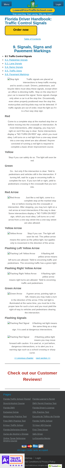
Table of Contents (32, 39)
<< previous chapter (23, 358)
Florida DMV (9, 407)
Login (38, 458)
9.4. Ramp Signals (14, 67)
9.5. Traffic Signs (13, 70)
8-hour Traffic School (13, 425)
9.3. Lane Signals (13, 63)
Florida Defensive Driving (15, 429)
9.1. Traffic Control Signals (18, 56)
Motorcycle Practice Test (15, 416)
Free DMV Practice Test (14, 421)
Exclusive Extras (11, 412)
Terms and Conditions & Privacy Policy (36, 461)
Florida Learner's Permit (43, 399)
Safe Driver (37, 434)
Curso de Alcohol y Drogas (15, 434)
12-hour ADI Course (41, 425)
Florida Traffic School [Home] (17, 399)
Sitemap (28, 458)
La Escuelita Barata (41, 438)
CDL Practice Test (40, 412)
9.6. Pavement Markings (17, 74)
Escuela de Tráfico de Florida (46, 416)
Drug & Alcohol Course (14, 403)
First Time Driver (40, 429)
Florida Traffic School (42, 421)
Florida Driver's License (43, 407)
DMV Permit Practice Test (44, 403)
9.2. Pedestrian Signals (16, 60)
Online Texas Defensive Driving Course (14, 439)
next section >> (43, 358)
